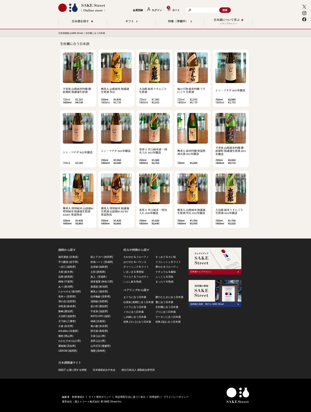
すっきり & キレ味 (166, 256)
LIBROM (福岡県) (67, 350)
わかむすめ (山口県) (69, 340)
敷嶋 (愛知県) (65, 311)
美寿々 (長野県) (67, 296)
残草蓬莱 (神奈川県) (102, 281)
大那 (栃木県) (65, 271)
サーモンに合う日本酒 (168, 316)
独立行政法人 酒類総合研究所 (138, 369)
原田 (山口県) (98, 340)
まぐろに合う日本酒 (134, 297)
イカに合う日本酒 (133, 311)
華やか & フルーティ (167, 266)
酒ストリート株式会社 (87, 401)
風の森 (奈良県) (99, 326)
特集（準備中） (178, 21)
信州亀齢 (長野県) (101, 296)
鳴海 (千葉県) (65, 281)
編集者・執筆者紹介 (73, 396)
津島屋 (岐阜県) (67, 306)
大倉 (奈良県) (65, 326)
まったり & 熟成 (164, 281)
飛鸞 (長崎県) (98, 350)
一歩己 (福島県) (67, 266)
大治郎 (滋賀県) (67, 316)
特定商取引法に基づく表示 (130, 396)
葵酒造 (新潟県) (99, 286)
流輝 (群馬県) (65, 276)
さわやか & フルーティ (136, 256)
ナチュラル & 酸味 (166, 271)
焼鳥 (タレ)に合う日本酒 (137, 321)
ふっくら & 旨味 (164, 276)
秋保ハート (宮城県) (102, 261)
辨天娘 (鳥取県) (99, 330)
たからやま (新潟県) (69, 291)
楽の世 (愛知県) (99, 306)
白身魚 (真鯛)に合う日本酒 (138, 302)
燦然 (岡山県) (65, 336)
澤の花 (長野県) (67, 301)
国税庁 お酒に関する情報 (72, 369)
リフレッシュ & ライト (168, 261)
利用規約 (154, 396)
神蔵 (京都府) (98, 321)
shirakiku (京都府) (68, 330)
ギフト (129, 21)
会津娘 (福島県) (99, 266)
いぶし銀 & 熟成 (132, 281)
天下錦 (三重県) (67, 321)
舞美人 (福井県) (99, 291)
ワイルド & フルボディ (136, 276)
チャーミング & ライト (136, 266)
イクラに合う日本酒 (134, 307)
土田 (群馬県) (98, 271)
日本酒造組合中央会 (104, 369)
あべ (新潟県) (65, 286)
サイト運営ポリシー (100, 396)
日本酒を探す (80, 21)
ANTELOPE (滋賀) (101, 316)
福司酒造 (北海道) (68, 256)
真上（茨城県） (99, 276)
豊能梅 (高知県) (67, 345)
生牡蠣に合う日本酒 (167, 307)
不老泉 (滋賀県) (99, 311)
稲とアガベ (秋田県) (102, 256)
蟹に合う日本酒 (164, 302)
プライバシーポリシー (176, 396)
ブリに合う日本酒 (166, 311)
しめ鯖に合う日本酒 (134, 316)
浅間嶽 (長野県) (99, 301)
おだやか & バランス (134, 261)
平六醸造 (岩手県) (68, 261)
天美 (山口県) (98, 336)
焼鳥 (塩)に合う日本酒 (168, 321)
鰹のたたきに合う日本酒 (169, 297)
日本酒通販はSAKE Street (70, 33)
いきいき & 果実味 (133, 271)
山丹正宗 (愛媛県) (101, 345)
